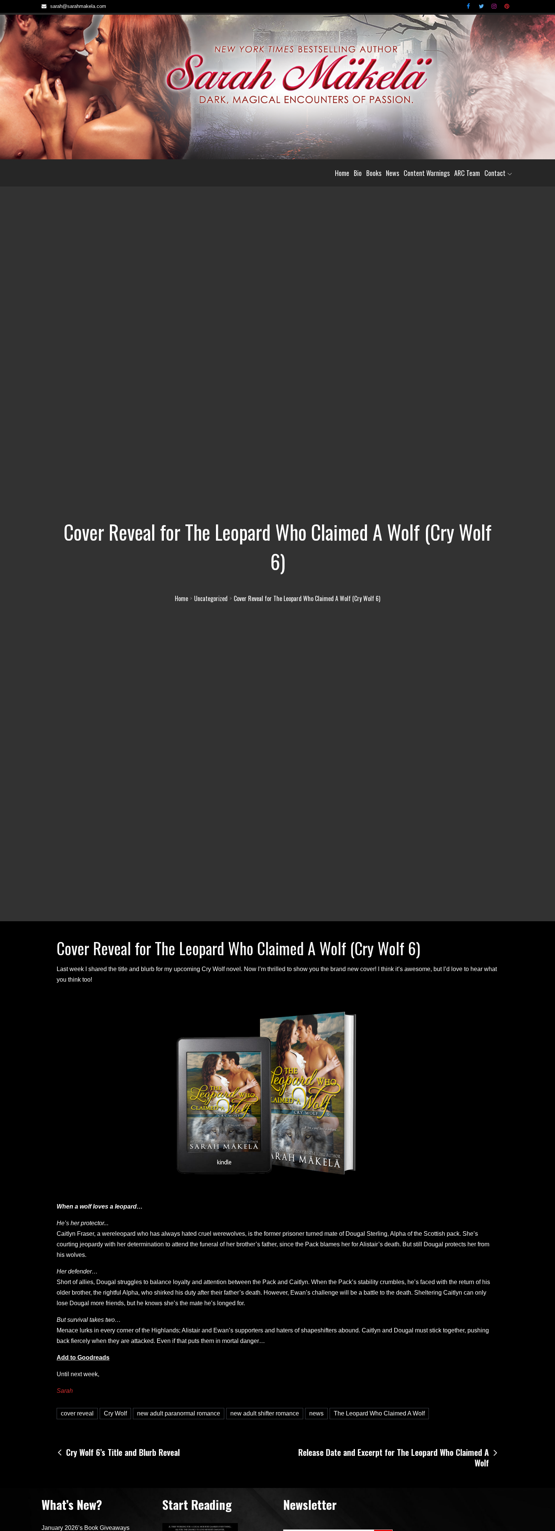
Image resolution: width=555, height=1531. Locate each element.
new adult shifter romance (264, 1413)
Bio (358, 173)
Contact (495, 173)
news (316, 1413)
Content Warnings (427, 173)
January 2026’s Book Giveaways (86, 1528)
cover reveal (77, 1413)
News (392, 173)
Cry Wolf (115, 1413)
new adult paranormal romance (178, 1413)
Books (373, 173)
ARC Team (467, 173)
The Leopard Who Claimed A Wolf (379, 1413)
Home (342, 173)
